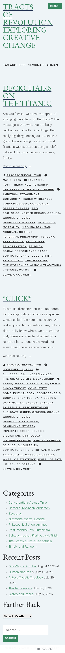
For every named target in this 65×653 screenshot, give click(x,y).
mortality (11, 227)
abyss (7, 383)
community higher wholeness (28, 198)
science (9, 445)
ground (53, 213)
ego (35, 208)
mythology (31, 435)
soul (36, 255)
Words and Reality (21, 594)
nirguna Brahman (36, 227)
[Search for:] (25, 630)
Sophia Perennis (16, 255)
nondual (10, 231)
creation (25, 397)
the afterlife (36, 260)
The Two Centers (20, 588)
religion (36, 246)
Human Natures (20, 572)
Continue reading (15, 166)
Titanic (11, 269)
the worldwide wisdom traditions (32, 265)
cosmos (9, 397)
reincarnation (15, 246)
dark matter (13, 402)
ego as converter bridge (24, 213)
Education (36, 179)
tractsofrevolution (23, 175)
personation (13, 241)
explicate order (16, 412)
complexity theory (18, 393)
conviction (39, 203)
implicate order (16, 430)
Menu (56, 5)
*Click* (17, 298)
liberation (11, 435)
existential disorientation (25, 407)
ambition (10, 194)
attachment (30, 194)
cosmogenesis (48, 393)
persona (48, 236)
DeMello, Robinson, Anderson (29, 508)
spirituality (13, 260)
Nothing (26, 231)
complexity (37, 388)
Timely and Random (22, 546)
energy (32, 402)
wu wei (25, 269)
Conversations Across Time (28, 502)
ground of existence (20, 421)
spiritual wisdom (46, 449)
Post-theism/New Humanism (25, 184)
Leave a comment (17, 275)
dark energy (45, 397)
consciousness (15, 203)
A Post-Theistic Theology (26, 577)
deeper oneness (16, 208)
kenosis (38, 430)
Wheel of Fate (50, 459)
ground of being (17, 217)
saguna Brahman (47, 440)
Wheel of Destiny (39, 454)
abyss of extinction (31, 383)
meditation (47, 222)
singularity (27, 445)
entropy (46, 402)
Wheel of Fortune (20, 464)
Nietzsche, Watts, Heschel (27, 519)
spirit (46, 255)
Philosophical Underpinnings (27, 374)
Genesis (38, 412)
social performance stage (25, 251)
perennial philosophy (21, 236)
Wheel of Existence (19, 459)
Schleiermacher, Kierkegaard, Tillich (33, 535)
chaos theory (14, 388)
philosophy (35, 241)
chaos (55, 383)
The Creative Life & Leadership (28, 189)
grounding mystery (19, 222)
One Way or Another (23, 566)
